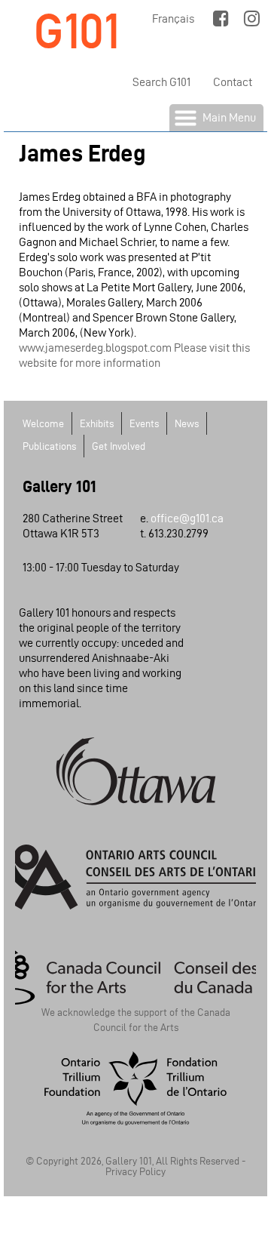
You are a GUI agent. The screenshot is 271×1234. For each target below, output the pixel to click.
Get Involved (118, 446)
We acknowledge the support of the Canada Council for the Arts (135, 1017)
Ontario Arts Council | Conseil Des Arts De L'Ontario (135, 877)
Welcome (43, 423)
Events (144, 423)
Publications (49, 446)
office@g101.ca (187, 518)
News (187, 423)
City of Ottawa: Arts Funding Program (135, 771)
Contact (232, 81)
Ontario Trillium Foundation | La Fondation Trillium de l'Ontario (135, 1088)
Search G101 (161, 81)
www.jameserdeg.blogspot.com (95, 347)
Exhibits (97, 423)
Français (173, 18)
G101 (77, 31)
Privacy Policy (135, 1171)
